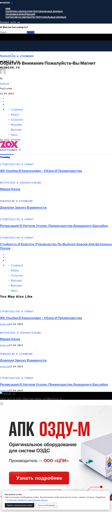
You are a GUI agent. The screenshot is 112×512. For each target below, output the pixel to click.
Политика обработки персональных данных (34, 11)
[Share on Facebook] (58, 98)
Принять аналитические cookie (19, 505)
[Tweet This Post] (58, 101)
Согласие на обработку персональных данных (35, 17)
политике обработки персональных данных (28, 500)
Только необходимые (46, 505)
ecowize (4, 83)
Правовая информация (20, 14)
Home (8, 8)
